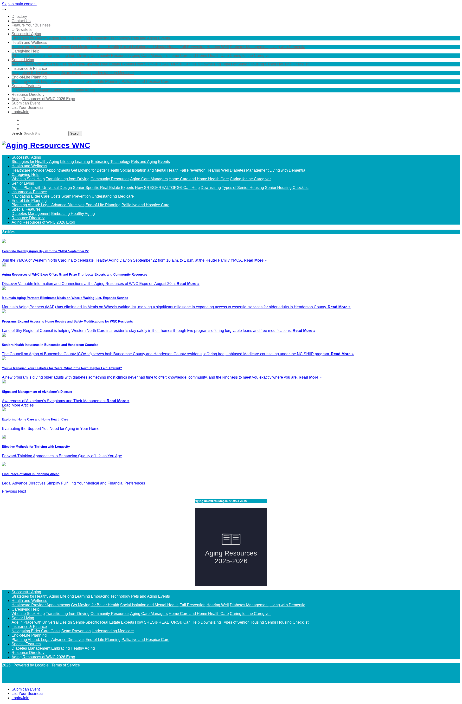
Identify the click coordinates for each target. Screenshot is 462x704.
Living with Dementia (287, 47)
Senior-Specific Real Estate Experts (103, 64)
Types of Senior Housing (243, 64)
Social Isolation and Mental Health (149, 47)
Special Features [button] (26, 86)
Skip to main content (19, 4)
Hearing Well (217, 47)
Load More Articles (18, 405)
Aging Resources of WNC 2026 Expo (43, 99)
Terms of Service (65, 665)
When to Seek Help (28, 55)
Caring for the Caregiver (250, 55)
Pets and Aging (144, 38)
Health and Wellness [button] (29, 42)
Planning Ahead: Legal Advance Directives (48, 81)
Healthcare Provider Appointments (41, 47)
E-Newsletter (23, 29)
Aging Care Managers (149, 55)
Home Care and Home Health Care (199, 55)
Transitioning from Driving (68, 55)
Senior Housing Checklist (286, 64)
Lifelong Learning (75, 38)
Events (164, 38)
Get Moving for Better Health (95, 47)
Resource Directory (28, 94)
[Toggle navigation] (4, 9)
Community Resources (109, 55)
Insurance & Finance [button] (29, 68)
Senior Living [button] (23, 60)
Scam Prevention (76, 73)
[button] (10, 491)
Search (17, 133)
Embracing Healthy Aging (73, 90)
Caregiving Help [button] (25, 51)
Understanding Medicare (113, 73)
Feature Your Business (31, 25)
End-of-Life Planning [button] (29, 77)
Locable (42, 665)
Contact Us (21, 21)
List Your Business (27, 107)
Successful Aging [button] (26, 34)
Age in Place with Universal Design (42, 64)
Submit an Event (26, 103)
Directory (19, 16)
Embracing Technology (110, 38)
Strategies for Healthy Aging (35, 38)
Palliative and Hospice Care (145, 81)
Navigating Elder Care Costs (36, 73)
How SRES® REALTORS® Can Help (167, 64)
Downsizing (211, 64)
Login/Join (20, 112)
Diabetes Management (249, 47)
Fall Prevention (192, 47)
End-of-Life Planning (103, 81)
